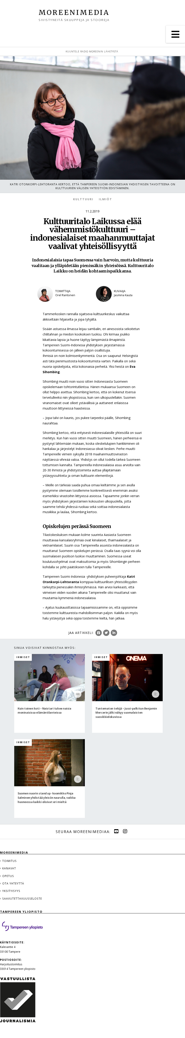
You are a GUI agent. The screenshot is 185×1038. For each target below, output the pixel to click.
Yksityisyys (11, 891)
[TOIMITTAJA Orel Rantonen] (63, 305)
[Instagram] (125, 831)
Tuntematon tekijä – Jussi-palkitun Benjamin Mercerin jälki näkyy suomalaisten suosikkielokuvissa (126, 712)
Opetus (8, 876)
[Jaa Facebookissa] (98, 633)
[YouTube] (116, 831)
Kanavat (9, 868)
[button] (175, 34)
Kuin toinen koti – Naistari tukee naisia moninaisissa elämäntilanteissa (44, 710)
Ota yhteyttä (13, 883)
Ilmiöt (105, 199)
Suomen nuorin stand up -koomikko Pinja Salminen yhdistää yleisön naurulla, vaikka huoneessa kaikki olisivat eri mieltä (46, 797)
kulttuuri (83, 199)
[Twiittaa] (106, 633)
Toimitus (9, 861)
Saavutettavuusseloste (22, 898)
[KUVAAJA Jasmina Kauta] (121, 305)
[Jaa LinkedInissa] (114, 633)
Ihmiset (23, 657)
